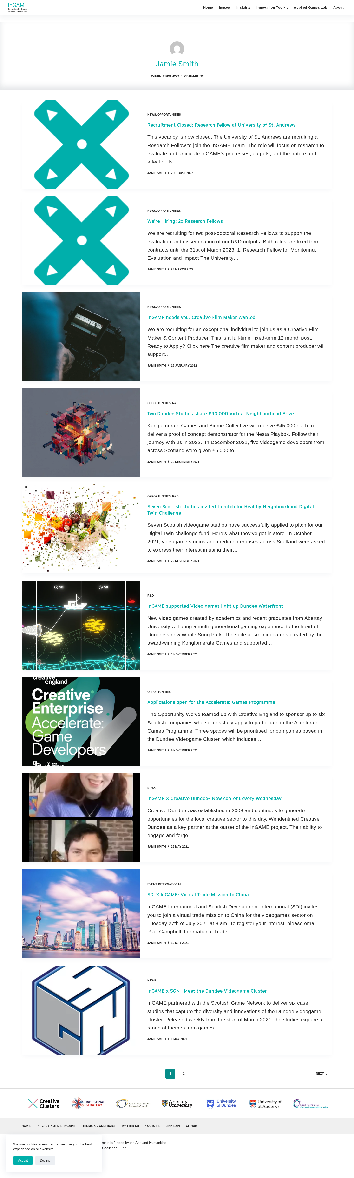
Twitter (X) (130, 1126)
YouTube (152, 1126)
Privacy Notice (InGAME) (57, 1126)
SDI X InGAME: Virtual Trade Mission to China (198, 895)
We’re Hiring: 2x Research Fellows (185, 221)
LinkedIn (173, 1126)
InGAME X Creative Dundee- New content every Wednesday (214, 798)
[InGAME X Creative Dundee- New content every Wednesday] (81, 817)
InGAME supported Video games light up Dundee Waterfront (215, 606)
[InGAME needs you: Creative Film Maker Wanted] (81, 336)
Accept (23, 1160)
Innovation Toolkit (272, 7)
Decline (45, 1160)
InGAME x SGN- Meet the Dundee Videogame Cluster (207, 991)
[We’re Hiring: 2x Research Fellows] (81, 240)
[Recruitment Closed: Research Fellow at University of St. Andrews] (81, 144)
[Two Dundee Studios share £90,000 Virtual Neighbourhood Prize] (81, 432)
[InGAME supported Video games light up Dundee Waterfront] (81, 625)
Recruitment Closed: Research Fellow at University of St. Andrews (221, 125)
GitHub (191, 1126)
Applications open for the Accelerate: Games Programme (211, 702)
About (338, 7)
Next (320, 1073)
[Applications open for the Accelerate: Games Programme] (81, 721)
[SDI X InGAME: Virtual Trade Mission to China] (81, 913)
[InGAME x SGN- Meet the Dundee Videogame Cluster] (81, 1010)
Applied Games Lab (310, 7)
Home (208, 7)
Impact (224, 7)
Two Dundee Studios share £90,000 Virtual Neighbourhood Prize (220, 413)
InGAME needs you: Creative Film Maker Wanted (201, 317)
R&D (175, 403)
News (151, 114)
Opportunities (169, 114)
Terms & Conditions (99, 1126)
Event (152, 884)
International (170, 884)
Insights (243, 7)
